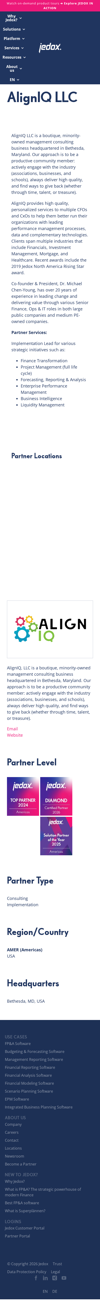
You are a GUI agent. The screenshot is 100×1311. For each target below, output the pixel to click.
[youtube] (64, 1278)
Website (15, 735)
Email (12, 729)
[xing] (54, 1278)
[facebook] (36, 1278)
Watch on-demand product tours (50, 5)
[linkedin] (45, 1278)
